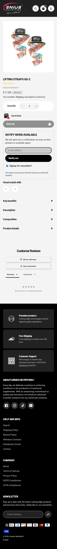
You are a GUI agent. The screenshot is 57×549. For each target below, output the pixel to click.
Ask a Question (29, 266)
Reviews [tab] (10, 274)
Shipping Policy (10, 430)
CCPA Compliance (12, 485)
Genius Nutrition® (11, 88)
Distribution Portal (12, 444)
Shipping (20, 97)
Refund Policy (10, 434)
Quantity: (11, 106)
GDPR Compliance (12, 480)
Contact (7, 449)
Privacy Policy (10, 475)
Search (6, 425)
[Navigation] (51, 8)
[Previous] (6, 189)
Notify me (13, 158)
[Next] (15, 189)
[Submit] (48, 514)
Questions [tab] (27, 274)
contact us (23, 365)
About (6, 466)
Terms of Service (11, 471)
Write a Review (29, 259)
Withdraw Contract (12, 439)
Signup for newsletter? (20, 166)
